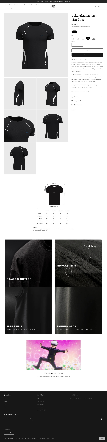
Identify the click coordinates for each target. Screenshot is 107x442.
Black (74, 32)
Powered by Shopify (14, 438)
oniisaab (8, 438)
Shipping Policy (40, 404)
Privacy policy (28, 438)
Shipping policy (42, 438)
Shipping (79, 26)
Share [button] (74, 109)
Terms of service (35, 438)
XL (88, 38)
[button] (95, 6)
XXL (94, 38)
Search (5, 401)
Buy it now (87, 55)
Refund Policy (40, 398)
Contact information (50, 438)
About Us (6, 398)
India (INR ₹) (8, 432)
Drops (5, 407)
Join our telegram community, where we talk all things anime (52, 376)
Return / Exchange (41, 409)
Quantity (73, 41)
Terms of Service (40, 407)
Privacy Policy (40, 401)
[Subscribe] (30, 419)
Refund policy (21, 438)
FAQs (5, 404)
